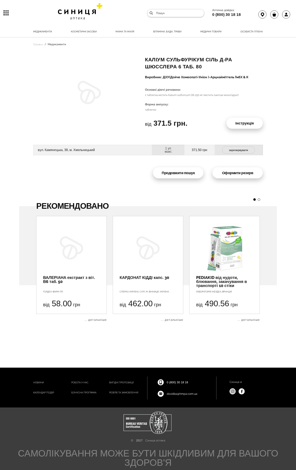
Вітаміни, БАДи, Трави (167, 31)
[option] (71, 268)
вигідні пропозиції (121, 382)
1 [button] (254, 199)
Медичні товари (210, 31)
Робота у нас (79, 382)
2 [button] (259, 199)
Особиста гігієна (251, 31)
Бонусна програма (83, 392)
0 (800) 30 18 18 (226, 14)
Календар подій (43, 392)
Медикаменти (42, 31)
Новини (38, 382)
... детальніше (96, 319)
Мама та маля (125, 31)
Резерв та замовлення (123, 392)
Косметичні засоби (84, 31)
